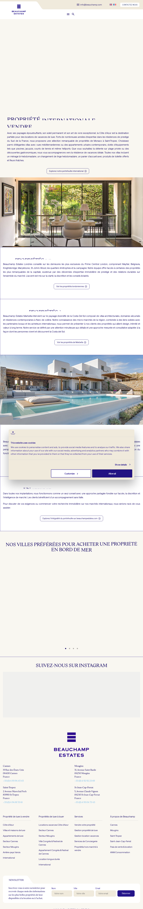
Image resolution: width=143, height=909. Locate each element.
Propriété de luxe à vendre (16, 816)
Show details (121, 464)
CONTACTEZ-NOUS (129, 5)
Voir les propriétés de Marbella (71, 342)
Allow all (112, 473)
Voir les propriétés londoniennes (71, 286)
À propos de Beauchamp (122, 816)
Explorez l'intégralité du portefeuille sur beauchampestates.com (72, 518)
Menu (68, 14)
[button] (73, 14)
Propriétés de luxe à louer (51, 816)
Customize (70, 473)
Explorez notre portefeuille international (68, 171)
